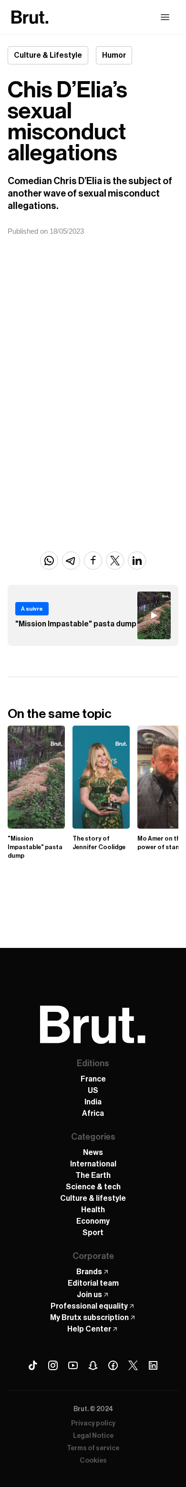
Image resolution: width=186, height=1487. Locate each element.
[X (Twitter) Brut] (133, 1365)
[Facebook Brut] (113, 1365)
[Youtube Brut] (73, 1365)
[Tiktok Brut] (32, 1365)
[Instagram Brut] (52, 1365)
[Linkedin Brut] (153, 1365)
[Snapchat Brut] (93, 1365)
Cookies (93, 1460)
